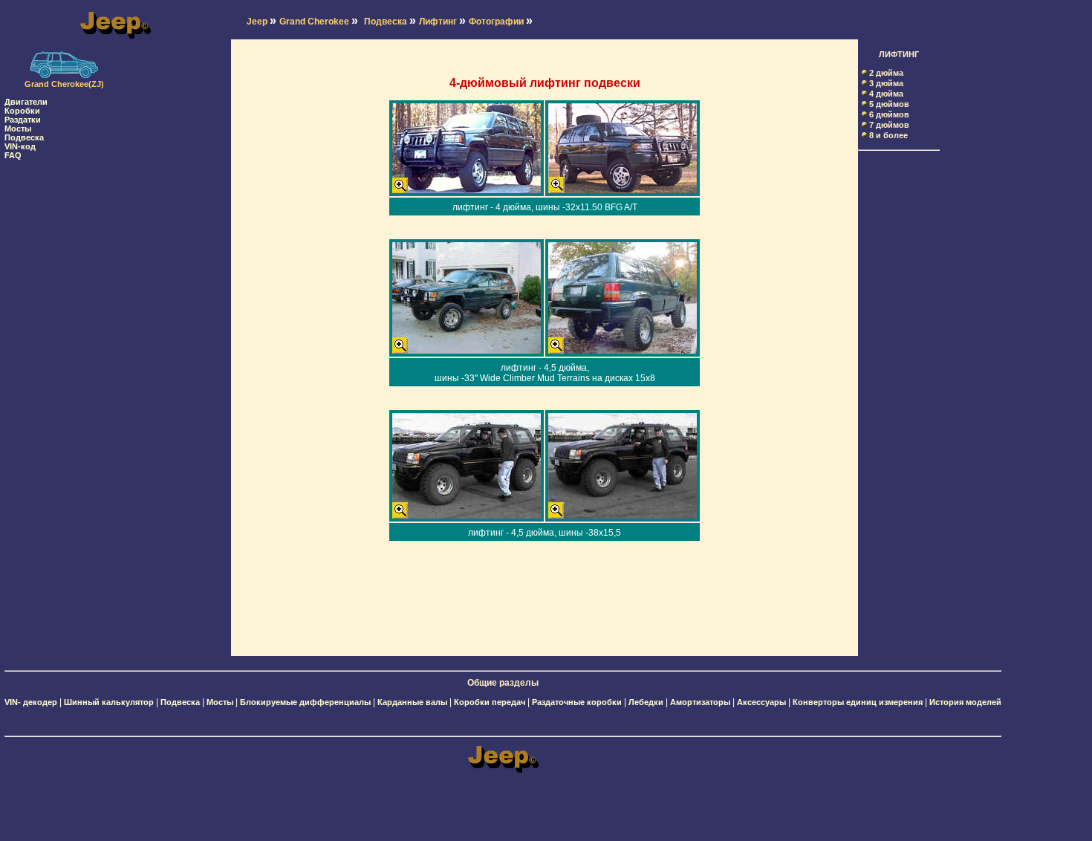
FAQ (13, 155)
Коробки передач (489, 702)
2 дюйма (886, 72)
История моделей (965, 702)
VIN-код (20, 146)
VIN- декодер (30, 702)
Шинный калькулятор (109, 702)
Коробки (22, 110)
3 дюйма (886, 83)
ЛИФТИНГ (899, 54)
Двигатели (26, 101)
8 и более (888, 135)
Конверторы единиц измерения (858, 702)
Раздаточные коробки (577, 702)
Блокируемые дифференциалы (305, 702)
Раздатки (22, 119)
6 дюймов (889, 114)
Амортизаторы (700, 702)
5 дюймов (889, 104)
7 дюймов (889, 124)
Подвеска (24, 137)
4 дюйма (886, 93)
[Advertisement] (63, 382)
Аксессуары (761, 702)
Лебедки (645, 702)
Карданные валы (412, 702)
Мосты (17, 128)
